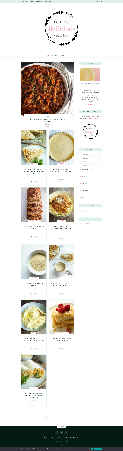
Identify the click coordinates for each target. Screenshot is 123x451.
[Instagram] (61, 432)
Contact (69, 55)
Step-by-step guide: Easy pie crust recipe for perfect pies (61, 170)
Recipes (54, 55)
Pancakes (85, 173)
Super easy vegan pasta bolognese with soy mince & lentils (61, 228)
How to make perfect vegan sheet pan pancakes (61, 339)
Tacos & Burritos (86, 187)
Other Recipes (34, 277)
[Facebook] (57, 432)
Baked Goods (85, 154)
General (83, 180)
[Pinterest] (66, 432)
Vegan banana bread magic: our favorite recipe (33, 227)
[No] (121, 449)
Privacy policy (98, 448)
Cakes (61, 277)
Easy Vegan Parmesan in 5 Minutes (34, 284)
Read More (90, 104)
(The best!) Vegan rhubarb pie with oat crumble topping (61, 284)
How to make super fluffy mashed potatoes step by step (34, 339)
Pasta (83, 194)
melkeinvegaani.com (93, 118)
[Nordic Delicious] (61, 28)
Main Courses (61, 220)
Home (47, 55)
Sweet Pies (34, 163)
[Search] (75, 56)
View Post (34, 181)
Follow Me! (62, 426)
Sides (33, 332)
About (62, 55)
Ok (92, 448)
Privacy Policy (74, 437)
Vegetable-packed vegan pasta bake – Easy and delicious (47, 120)
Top (62, 445)
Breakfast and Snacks (62, 332)
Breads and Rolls (34, 220)
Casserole (84, 176)
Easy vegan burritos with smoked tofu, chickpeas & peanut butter (33, 395)
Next (52, 417)
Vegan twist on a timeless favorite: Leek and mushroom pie (41, 1)
